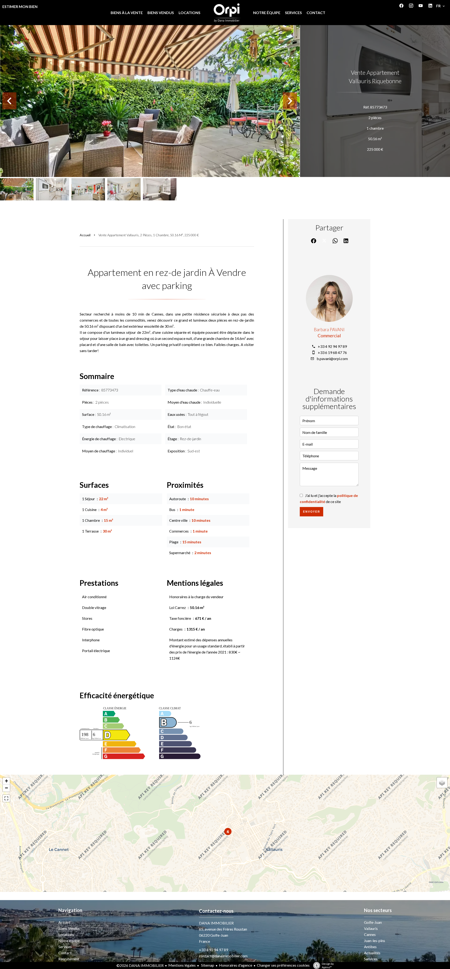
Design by (328, 965)
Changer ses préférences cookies (283, 965)
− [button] (6, 788)
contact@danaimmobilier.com (223, 956)
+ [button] (6, 781)
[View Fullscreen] (6, 798)
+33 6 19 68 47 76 (332, 352)
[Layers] (442, 782)
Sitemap (207, 965)
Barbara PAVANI (329, 329)
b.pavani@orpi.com (332, 358)
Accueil (85, 235)
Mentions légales (182, 965)
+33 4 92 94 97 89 (332, 346)
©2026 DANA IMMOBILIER (140, 965)
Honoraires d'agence (235, 965)
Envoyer (311, 511)
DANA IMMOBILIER (216, 923)
